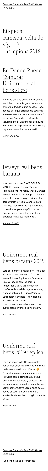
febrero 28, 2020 (11, 136)
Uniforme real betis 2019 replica (23, 349)
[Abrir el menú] (4, 14)
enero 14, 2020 (10, 314)
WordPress (29, 460)
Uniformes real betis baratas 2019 (24, 257)
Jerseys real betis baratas (22, 170)
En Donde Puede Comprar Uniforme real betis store (22, 80)
